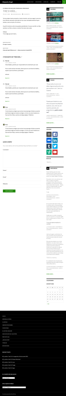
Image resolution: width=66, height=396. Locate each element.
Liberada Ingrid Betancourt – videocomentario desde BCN (17, 49)
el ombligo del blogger (9, 8)
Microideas (53, 168)
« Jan (48, 303)
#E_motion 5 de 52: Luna (8, 362)
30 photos (57, 23)
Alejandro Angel (7, 2)
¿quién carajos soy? (51, 115)
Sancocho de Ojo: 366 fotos (9, 334)
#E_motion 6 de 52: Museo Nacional (11, 359)
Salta (47, 93)
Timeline (59, 1)
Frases (52, 80)
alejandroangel (16, 14)
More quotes (50, 122)
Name (5, 170)
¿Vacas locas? (30, 1)
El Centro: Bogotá (7, 331)
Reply (8, 78)
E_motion (4, 322)
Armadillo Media (6, 319)
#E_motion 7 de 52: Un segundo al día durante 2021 (15, 356)
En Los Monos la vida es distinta (54, 66)
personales (26, 8)
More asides (50, 274)
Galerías (53, 9)
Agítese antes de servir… (52, 195)
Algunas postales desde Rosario (54, 46)
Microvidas (5, 328)
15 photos (57, 63)
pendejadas (19, 8)
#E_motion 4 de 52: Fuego (8, 365)
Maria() (7, 60)
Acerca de (46, 1)
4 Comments (26, 14)
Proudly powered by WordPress (9, 394)
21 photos (57, 43)
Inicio (4, 316)
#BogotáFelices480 (51, 25)
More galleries (51, 74)
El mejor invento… (7, 43)
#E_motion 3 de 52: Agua (8, 368)
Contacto (52, 1)
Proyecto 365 (5, 337)
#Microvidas (38, 1)
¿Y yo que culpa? (50, 226)
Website (5, 183)
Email (5, 177)
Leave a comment (50, 49)
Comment (6, 149)
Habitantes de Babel (7, 325)
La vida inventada (51, 266)
